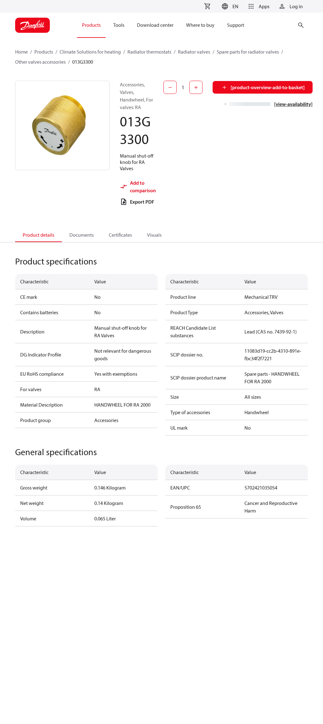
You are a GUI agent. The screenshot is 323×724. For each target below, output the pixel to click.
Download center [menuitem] (155, 25)
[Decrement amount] (170, 87)
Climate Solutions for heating (90, 52)
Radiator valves (194, 52)
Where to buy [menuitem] (200, 25)
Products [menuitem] (91, 25)
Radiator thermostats (149, 52)
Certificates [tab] (120, 235)
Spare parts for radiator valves (248, 52)
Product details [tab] (38, 235)
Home (21, 52)
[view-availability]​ (293, 104)
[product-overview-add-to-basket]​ (268, 87)
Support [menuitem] (235, 25)
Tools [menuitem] (118, 25)
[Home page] (32, 25)
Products (43, 52)
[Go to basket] (207, 6)
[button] (229, 6)
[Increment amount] (196, 87)
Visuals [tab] (154, 235)
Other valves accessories (40, 62)
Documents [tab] (81, 235)
